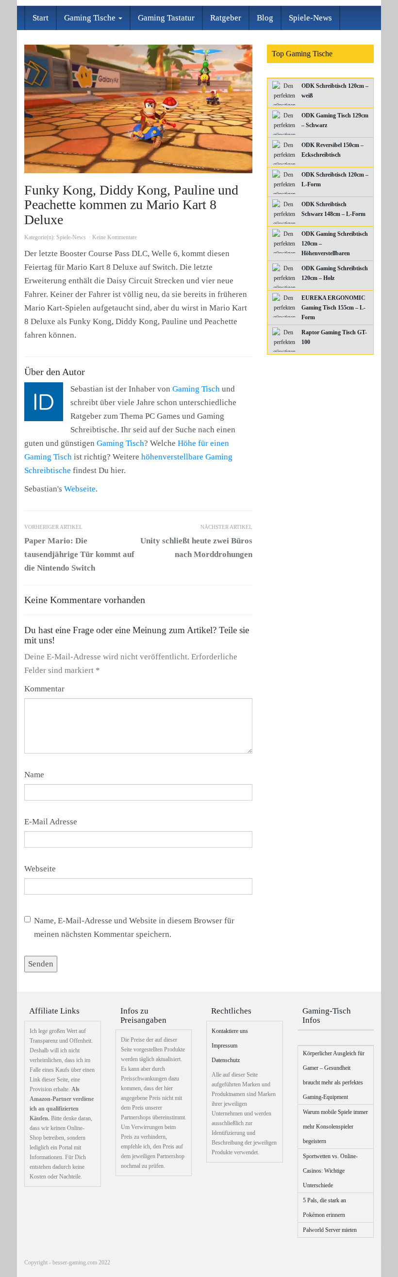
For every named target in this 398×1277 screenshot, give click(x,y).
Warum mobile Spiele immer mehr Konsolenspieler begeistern (335, 1127)
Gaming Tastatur (166, 17)
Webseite (80, 488)
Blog (265, 17)
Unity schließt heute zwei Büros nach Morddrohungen (196, 541)
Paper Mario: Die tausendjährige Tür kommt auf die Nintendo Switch (79, 548)
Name (34, 774)
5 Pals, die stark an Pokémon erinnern (324, 1207)
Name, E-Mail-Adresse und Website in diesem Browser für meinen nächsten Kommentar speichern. (134, 927)
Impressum (224, 1045)
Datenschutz (226, 1060)
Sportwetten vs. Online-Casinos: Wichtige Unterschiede (330, 1171)
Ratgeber (225, 17)
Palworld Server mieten (330, 1230)
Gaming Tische (90, 17)
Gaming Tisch (196, 388)
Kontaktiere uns (230, 1031)
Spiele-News (310, 17)
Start (41, 17)
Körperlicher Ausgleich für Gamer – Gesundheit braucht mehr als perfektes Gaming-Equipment (334, 1075)
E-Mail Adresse (50, 821)
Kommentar (44, 688)
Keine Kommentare (114, 237)
